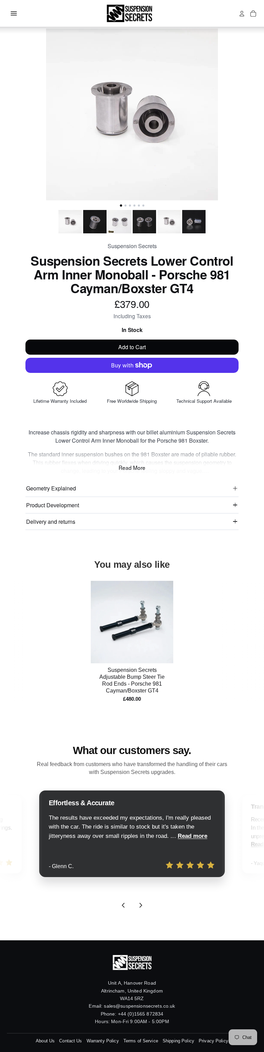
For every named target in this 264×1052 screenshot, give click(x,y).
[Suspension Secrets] (129, 13)
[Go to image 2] (125, 205)
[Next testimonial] (140, 905)
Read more (192, 835)
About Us (45, 1040)
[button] (132, 114)
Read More (132, 467)
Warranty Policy (103, 1040)
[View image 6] (194, 221)
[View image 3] (119, 221)
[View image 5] (169, 221)
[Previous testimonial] (123, 905)
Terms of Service (140, 1040)
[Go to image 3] (130, 205)
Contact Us (70, 1040)
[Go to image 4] (134, 205)
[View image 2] (95, 221)
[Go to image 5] (139, 205)
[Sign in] (242, 14)
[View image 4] (144, 221)
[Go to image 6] (143, 205)
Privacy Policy (213, 1040)
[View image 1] (70, 221)
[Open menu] (14, 13)
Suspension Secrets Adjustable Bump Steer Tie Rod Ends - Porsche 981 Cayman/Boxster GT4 (132, 680)
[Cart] (253, 14)
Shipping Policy (178, 1040)
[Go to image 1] (121, 205)
